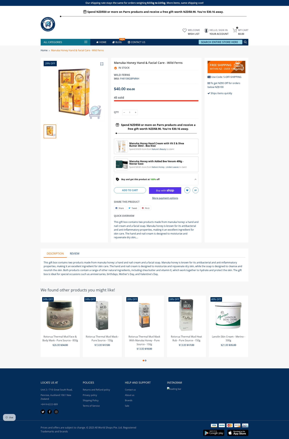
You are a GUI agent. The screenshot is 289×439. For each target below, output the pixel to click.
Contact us (130, 389)
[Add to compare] (196, 190)
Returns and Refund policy (96, 389)
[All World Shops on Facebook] (49, 411)
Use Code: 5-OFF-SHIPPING (226, 77)
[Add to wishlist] (187, 190)
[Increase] (135, 112)
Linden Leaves (172, 167)
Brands (128, 400)
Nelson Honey (158, 167)
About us (129, 395)
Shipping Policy (91, 400)
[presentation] (47, 329)
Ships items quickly (221, 93)
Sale (127, 405)
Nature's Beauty (159, 149)
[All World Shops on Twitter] (43, 411)
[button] (143, 360)
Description (55, 253)
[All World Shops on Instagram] (56, 411)
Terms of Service (91, 405)
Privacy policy (90, 395)
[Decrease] (124, 112)
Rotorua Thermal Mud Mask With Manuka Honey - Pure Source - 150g (144, 340)
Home (44, 50)
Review (74, 253)
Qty (116, 112)
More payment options (165, 198)
